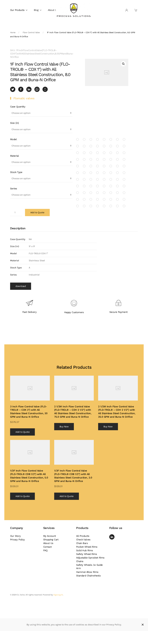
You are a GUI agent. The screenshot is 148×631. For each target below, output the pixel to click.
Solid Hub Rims (84, 550)
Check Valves (83, 539)
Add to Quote (37, 212)
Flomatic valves (24, 98)
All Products (82, 536)
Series (13, 188)
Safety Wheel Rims (86, 554)
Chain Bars (82, 543)
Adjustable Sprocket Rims (90, 557)
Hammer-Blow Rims (87, 572)
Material (14, 155)
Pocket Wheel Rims (86, 546)
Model (13, 139)
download (20, 286)
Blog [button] (36, 10)
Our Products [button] (17, 10)
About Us (53, 10)
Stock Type (16, 172)
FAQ (45, 550)
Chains (79, 561)
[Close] (143, 625)
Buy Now (64, 426)
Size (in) (14, 123)
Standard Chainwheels (88, 575)
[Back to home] (74, 10)
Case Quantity (17, 106)
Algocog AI (58, 595)
